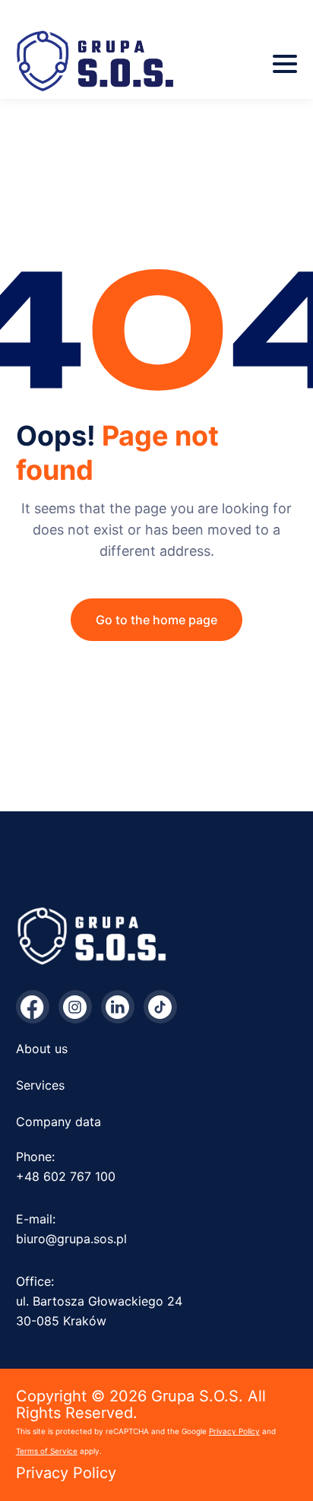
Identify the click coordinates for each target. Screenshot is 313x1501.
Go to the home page (156, 619)
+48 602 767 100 (65, 1176)
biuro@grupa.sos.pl (71, 1238)
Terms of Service (46, 1450)
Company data (58, 1121)
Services (40, 1085)
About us (42, 1048)
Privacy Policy (234, 1431)
